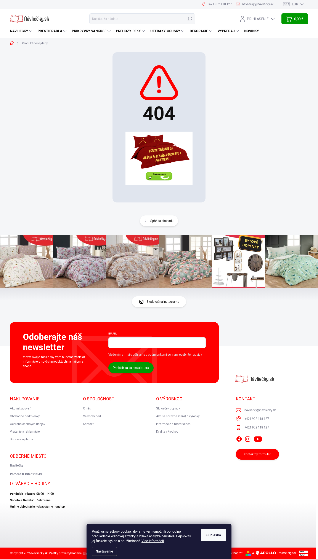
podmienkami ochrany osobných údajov (175, 354)
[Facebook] (239, 438)
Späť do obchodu (161, 221)
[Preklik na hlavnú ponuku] (159, 158)
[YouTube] (258, 438)
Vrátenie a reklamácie (25, 431)
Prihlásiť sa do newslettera (131, 367)
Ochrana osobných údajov (27, 424)
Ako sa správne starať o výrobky (178, 416)
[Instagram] (247, 438)
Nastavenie (104, 551)
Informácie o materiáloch (173, 424)
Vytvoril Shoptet (232, 553)
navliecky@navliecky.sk (260, 410)
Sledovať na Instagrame (163, 301)
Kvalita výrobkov (167, 431)
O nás (87, 408)
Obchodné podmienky (25, 416)
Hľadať (189, 19)
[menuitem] (21, 31)
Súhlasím (213, 535)
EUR (295, 4)
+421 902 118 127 (256, 418)
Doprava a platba (21, 439)
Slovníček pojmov (168, 408)
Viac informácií (152, 541)
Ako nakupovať (20, 408)
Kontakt (88, 424)
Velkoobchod (92, 416)
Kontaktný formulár (257, 454)
